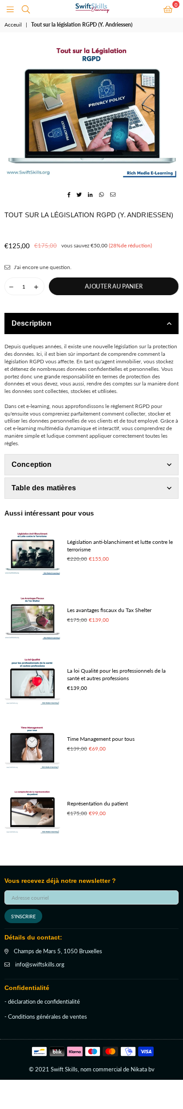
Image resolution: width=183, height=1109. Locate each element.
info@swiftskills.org (39, 964)
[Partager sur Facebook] (69, 194)
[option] (91, 110)
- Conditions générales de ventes (45, 1016)
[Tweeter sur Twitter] (79, 194)
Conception (32, 464)
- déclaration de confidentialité (42, 1001)
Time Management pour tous (101, 738)
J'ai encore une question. (42, 267)
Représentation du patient (97, 803)
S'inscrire (23, 916)
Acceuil (13, 24)
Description (32, 323)
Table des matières (44, 488)
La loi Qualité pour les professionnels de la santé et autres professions (116, 674)
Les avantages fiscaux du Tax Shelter (109, 610)
